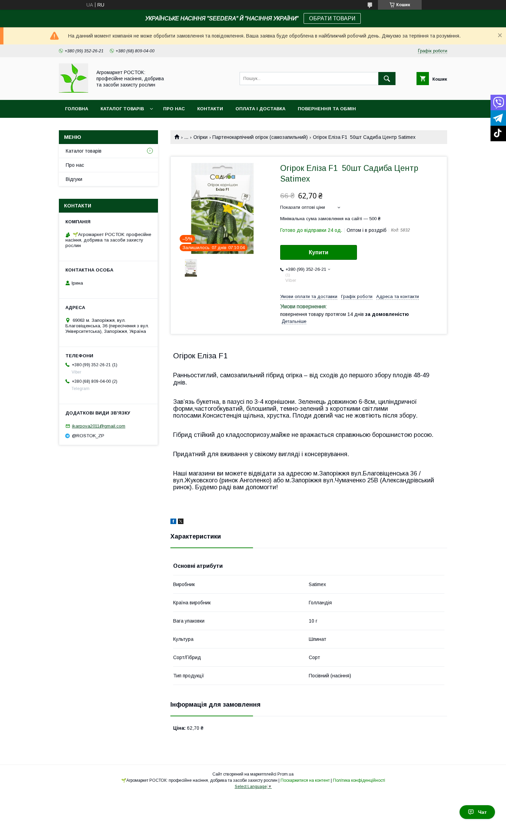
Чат (482, 812)
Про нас (174, 108)
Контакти (210, 108)
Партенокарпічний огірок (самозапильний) (260, 137)
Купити (318, 252)
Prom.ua (285, 774)
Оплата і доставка (260, 108)
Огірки (200, 137)
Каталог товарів (122, 108)
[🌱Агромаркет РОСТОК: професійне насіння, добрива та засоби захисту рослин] (73, 91)
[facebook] (173, 522)
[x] (180, 522)
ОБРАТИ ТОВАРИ (332, 18)
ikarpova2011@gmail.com (98, 426)
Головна (76, 108)
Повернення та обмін (327, 108)
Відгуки (74, 179)
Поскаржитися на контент (305, 780)
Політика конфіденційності (359, 780)
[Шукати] (387, 78)
